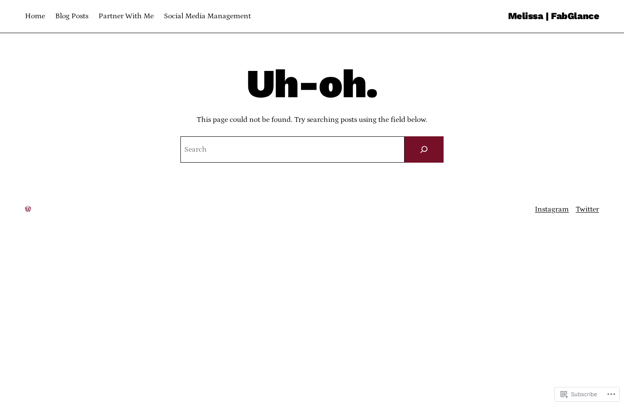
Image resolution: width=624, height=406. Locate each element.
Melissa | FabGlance (553, 16)
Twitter (587, 209)
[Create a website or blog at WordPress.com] (28, 209)
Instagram (552, 209)
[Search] (424, 149)
